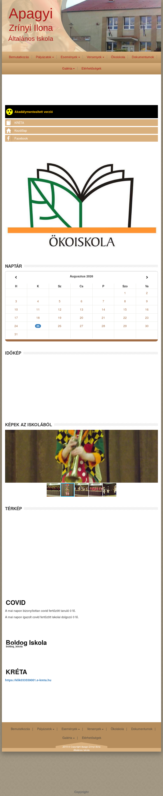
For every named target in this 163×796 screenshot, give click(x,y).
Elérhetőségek (91, 68)
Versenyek (95, 57)
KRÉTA (19, 123)
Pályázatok (44, 57)
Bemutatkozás (19, 57)
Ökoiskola (118, 57)
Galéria (67, 68)
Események (69, 57)
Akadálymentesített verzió (33, 111)
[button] (54, 490)
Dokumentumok (143, 57)
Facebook (21, 138)
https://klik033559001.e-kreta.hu (28, 680)
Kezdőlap (20, 130)
